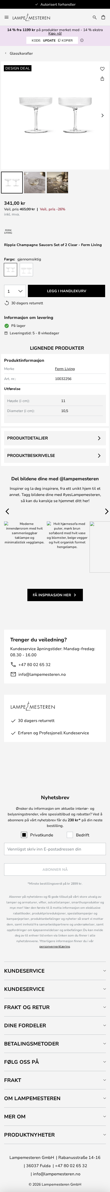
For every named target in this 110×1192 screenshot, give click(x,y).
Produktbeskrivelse (31, 455)
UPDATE (52, 40)
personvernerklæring (54, 946)
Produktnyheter (29, 1134)
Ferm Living (65, 368)
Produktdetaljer (27, 438)
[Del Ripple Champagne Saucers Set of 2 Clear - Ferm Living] (102, 78)
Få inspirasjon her (52, 594)
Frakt (12, 1080)
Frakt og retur (27, 1007)
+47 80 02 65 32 (34, 664)
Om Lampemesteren (32, 1098)
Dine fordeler (25, 1025)
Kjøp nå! (55, 33)
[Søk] (95, 17)
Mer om (15, 1116)
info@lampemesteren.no (42, 674)
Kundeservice (24, 970)
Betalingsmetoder (31, 1043)
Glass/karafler (21, 53)
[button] (12, 182)
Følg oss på (21, 1061)
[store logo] (34, 17)
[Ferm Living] (8, 231)
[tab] (55, 971)
